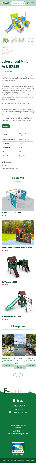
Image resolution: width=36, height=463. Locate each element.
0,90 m (21, 143)
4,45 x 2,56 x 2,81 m (23, 134)
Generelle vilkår (18, 454)
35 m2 (21, 148)
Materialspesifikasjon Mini (10, 168)
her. (29, 103)
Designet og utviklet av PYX (26, 460)
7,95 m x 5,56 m (24, 139)
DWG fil (4, 166)
